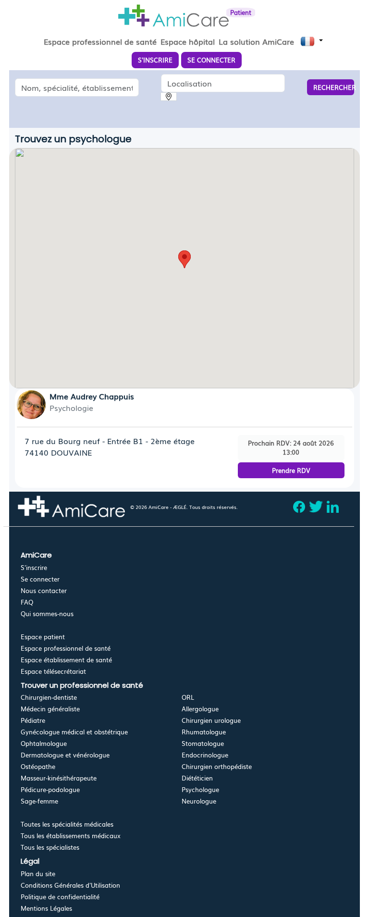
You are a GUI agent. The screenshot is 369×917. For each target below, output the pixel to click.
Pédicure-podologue (50, 789)
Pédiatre (33, 720)
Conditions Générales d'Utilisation (70, 885)
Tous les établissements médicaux (71, 835)
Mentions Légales (46, 908)
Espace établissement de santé (66, 659)
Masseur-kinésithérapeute (59, 777)
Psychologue (200, 789)
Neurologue (199, 800)
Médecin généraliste (50, 708)
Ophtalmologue (44, 743)
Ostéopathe (38, 766)
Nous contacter (44, 590)
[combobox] (77, 87)
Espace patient (43, 636)
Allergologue (200, 708)
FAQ (27, 602)
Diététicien (197, 777)
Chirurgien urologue (211, 720)
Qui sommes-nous (47, 613)
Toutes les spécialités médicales (67, 824)
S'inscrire (34, 567)
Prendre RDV (291, 470)
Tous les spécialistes (50, 847)
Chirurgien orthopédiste (217, 766)
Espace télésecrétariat (53, 671)
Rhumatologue (204, 731)
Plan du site (38, 873)
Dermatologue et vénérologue (65, 754)
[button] (184, 259)
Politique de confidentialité (60, 896)
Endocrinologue (205, 754)
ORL (188, 697)
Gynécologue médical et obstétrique (74, 731)
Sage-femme (39, 800)
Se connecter (40, 578)
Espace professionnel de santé (66, 648)
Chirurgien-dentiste (49, 697)
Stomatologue (203, 743)
